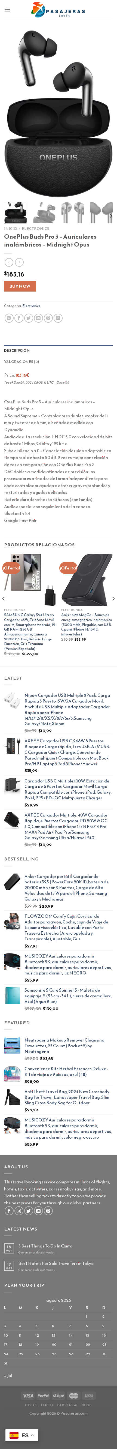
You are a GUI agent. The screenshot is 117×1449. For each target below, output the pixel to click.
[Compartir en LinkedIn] (58, 318)
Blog (87, 1405)
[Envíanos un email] (38, 1210)
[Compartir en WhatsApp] (9, 318)
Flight (47, 1405)
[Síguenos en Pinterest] (48, 1210)
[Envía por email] (38, 318)
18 (20, 1345)
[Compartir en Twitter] (28, 318)
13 (53, 1335)
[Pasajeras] (58, 9)
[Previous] (13, 114)
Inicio (10, 228)
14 (71, 1335)
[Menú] (7, 9)
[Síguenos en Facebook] (9, 1210)
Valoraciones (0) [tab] (21, 361)
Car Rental (68, 1405)
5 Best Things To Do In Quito (45, 1246)
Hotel (31, 1405)
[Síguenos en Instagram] (18, 1210)
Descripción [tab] (17, 350)
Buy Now (20, 286)
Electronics (35, 228)
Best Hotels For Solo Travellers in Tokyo (56, 1263)
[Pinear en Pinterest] (48, 318)
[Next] (104, 114)
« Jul (8, 1375)
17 (5, 1345)
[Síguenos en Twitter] (28, 1210)
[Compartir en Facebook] (18, 318)
